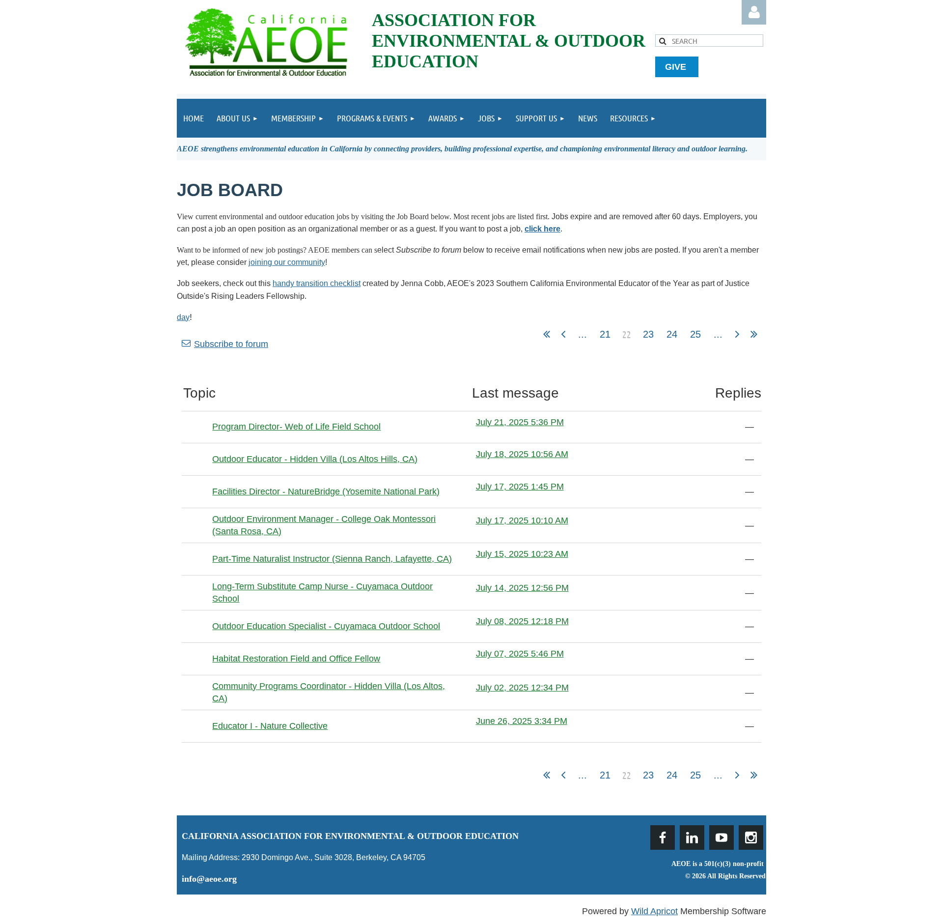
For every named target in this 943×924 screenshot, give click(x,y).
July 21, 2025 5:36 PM (520, 422)
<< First (547, 334)
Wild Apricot (654, 911)
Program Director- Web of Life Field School (296, 427)
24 (672, 334)
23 (648, 334)
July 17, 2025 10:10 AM (522, 520)
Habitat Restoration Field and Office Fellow (296, 659)
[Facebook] (662, 837)
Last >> (754, 334)
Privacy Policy (742, 889)
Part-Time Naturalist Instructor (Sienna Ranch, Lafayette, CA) (332, 559)
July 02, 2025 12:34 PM (522, 688)
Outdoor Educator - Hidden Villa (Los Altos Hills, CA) (314, 459)
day (183, 317)
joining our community (287, 262)
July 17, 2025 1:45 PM (520, 486)
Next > (737, 334)
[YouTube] (721, 837)
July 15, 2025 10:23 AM (522, 554)
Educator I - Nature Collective (270, 726)
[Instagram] (751, 837)
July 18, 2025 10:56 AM (522, 454)
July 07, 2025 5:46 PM (520, 654)
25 (695, 334)
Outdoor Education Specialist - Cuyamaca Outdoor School (326, 626)
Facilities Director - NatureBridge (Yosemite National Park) (326, 491)
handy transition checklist (317, 283)
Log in (754, 12)
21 (605, 334)
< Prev (563, 334)
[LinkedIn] (692, 837)
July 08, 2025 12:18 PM (522, 621)
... (582, 334)
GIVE (677, 67)
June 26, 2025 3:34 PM (521, 721)
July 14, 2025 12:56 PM (522, 588)
